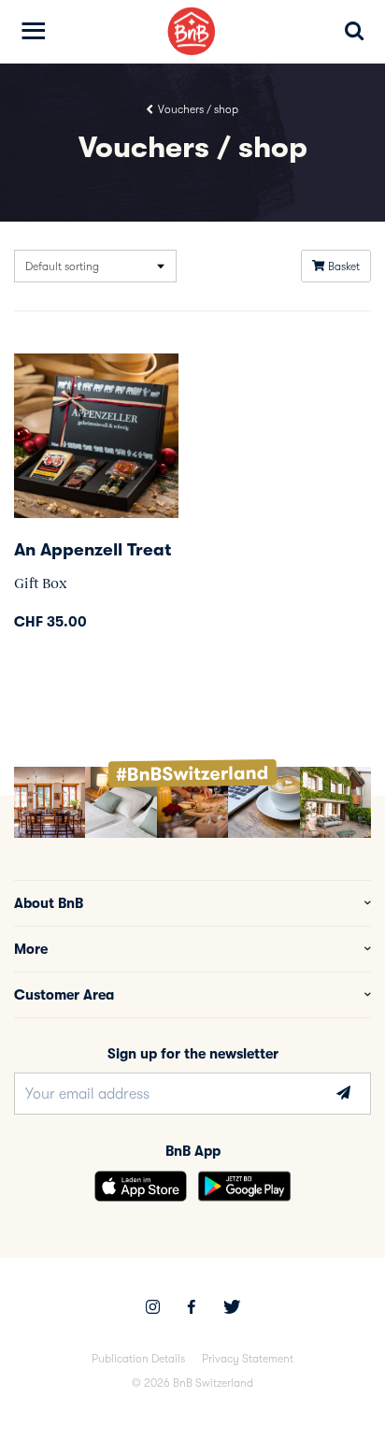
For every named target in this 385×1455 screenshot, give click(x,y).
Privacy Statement (247, 1358)
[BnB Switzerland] (192, 31)
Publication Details (138, 1358)
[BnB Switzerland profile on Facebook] (191, 1309)
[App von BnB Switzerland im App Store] (140, 1186)
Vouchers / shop (196, 109)
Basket (342, 266)
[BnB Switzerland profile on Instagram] (153, 1309)
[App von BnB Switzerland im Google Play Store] (244, 1186)
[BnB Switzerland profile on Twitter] (231, 1309)
